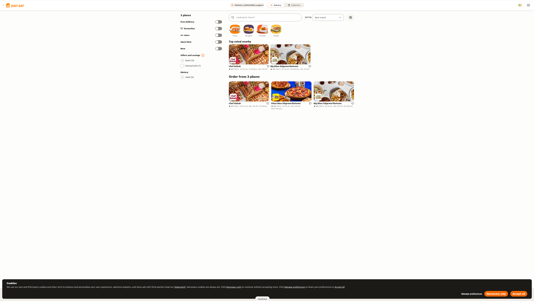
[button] (13, 5)
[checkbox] (235, 31)
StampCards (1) (193, 65)
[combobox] (268, 17)
